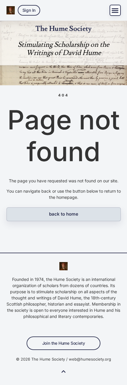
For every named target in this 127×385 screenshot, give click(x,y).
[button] (115, 10)
